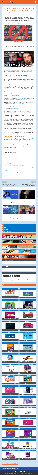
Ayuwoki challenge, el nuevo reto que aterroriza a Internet (26, 201)
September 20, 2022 (16, 108)
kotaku (21, 84)
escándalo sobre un (21, 45)
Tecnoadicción (27, 12)
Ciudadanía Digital (21, 12)
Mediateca (6, 229)
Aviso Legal (6, 473)
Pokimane (28, 76)
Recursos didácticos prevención (8, 262)
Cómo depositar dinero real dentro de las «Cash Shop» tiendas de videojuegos (19, 167)
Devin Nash (11, 78)
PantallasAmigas (6, 279)
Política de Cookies (20, 473)
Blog (17, 12)
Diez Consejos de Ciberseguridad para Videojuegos (14, 165)
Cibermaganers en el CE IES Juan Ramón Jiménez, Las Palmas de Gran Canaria (27, 216)
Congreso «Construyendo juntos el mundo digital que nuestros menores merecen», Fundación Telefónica (10, 201)
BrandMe (18, 144)
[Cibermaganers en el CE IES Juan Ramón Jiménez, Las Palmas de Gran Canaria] (27, 209)
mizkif (18, 76)
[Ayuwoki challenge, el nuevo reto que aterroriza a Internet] (27, 194)
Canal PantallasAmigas (8, 231)
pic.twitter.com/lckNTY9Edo (23, 106)
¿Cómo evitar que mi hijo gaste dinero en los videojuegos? (15, 156)
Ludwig (17, 90)
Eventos (5, 227)
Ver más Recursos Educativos (10, 463)
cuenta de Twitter (23, 98)
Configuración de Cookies (28, 473)
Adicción (15, 12)
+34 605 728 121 (15, 468)
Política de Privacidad (12, 473)
